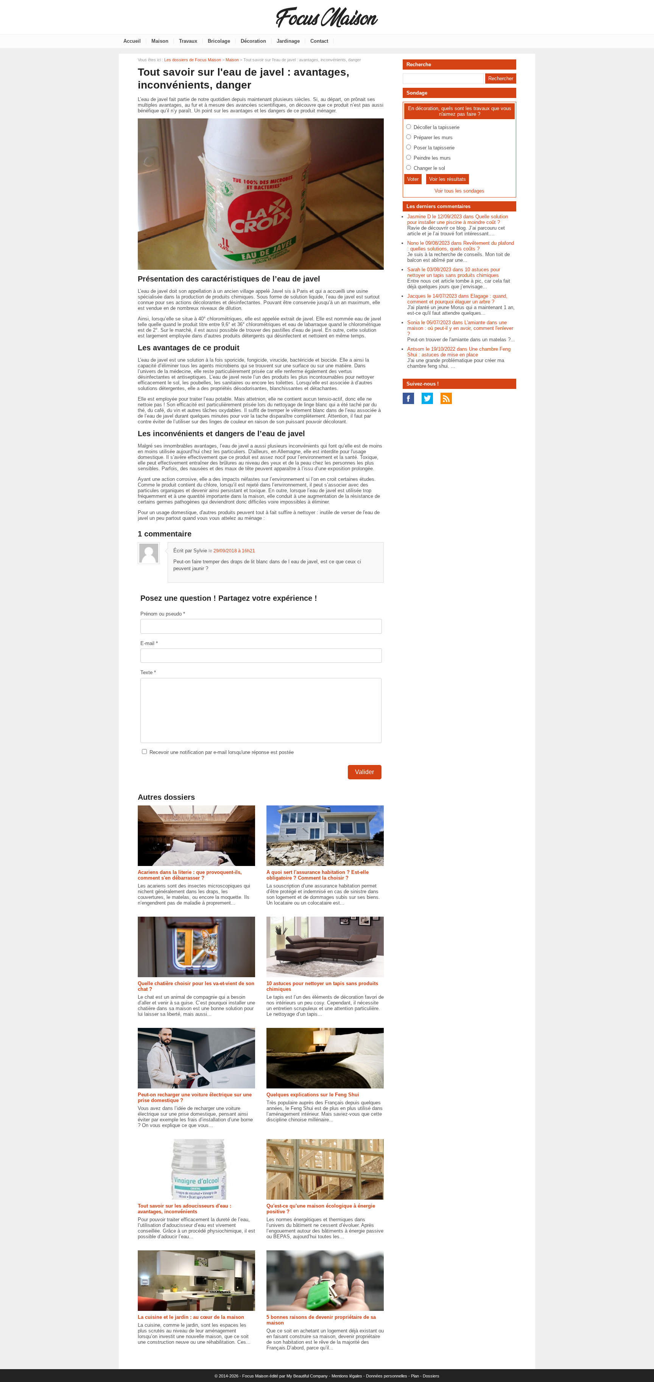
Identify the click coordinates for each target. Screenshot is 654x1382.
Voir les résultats (447, 179)
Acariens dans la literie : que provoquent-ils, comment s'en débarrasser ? (190, 875)
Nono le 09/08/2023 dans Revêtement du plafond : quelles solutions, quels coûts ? (460, 246)
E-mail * (149, 643)
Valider (364, 772)
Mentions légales (347, 1376)
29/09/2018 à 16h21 (234, 550)
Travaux (188, 41)
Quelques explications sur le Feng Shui (312, 1095)
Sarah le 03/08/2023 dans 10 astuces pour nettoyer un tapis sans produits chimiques (453, 272)
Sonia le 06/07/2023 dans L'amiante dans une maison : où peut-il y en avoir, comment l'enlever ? (460, 328)
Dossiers (431, 1376)
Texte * (148, 672)
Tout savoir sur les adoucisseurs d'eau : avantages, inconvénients (184, 1208)
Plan (415, 1376)
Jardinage (288, 41)
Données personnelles (386, 1376)
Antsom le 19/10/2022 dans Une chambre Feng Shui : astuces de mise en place (459, 352)
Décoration (253, 41)
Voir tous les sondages (459, 191)
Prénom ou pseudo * (162, 614)
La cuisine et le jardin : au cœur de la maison (191, 1317)
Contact (319, 41)
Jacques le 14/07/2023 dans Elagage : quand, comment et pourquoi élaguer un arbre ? (457, 299)
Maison (159, 41)
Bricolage (219, 41)
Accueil (132, 41)
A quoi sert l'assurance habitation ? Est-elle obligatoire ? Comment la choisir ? (317, 875)
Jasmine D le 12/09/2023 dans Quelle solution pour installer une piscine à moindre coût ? (457, 219)
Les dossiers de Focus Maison (192, 60)
